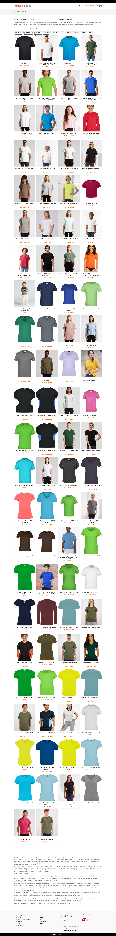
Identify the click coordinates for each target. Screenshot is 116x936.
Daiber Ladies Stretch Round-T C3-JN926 (91, 486)
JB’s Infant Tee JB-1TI (91, 203)
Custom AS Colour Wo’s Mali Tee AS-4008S (25, 239)
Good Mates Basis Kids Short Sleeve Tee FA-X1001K (25, 733)
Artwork (56, 6)
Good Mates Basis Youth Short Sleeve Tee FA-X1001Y (46, 838)
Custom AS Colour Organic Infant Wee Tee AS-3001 (25, 309)
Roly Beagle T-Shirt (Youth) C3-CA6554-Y (25, 593)
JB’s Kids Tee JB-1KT (69, 63)
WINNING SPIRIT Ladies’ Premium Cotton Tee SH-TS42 (91, 451)
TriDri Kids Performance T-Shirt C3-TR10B (91, 521)
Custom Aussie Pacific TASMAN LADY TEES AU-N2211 (47, 416)
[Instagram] (88, 914)
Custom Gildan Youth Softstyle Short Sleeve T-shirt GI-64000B (91, 239)
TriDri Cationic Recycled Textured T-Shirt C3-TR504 (24, 838)
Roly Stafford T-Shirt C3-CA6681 (69, 627)
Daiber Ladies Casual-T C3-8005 (69, 485)
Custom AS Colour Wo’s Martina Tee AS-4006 (47, 204)
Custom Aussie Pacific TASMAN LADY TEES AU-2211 (91, 663)
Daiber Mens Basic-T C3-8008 (24, 379)
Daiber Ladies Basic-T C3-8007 (91, 556)
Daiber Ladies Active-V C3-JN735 (25, 344)
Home (85, 11)
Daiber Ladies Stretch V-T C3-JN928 (47, 521)
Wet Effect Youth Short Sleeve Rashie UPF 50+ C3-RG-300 (91, 274)
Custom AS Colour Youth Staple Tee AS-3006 (69, 451)
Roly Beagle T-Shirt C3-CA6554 (24, 697)
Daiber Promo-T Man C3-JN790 (91, 415)
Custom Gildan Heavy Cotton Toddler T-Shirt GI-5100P (47, 169)
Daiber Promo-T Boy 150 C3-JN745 (69, 520)
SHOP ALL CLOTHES (38, 6)
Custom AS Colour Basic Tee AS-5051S (69, 99)
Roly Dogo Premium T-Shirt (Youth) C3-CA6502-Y (69, 698)
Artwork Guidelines (22, 915)
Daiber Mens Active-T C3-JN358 (25, 450)
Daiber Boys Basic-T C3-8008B (46, 309)
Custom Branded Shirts (91, 11)
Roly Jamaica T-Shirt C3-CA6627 (91, 767)
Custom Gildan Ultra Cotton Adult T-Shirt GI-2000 (91, 99)
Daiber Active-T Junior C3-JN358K (91, 309)
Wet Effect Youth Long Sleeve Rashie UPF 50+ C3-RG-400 (91, 134)
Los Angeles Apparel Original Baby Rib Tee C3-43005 (69, 733)
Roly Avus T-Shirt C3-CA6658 (25, 767)
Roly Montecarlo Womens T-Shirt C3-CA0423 (25, 521)
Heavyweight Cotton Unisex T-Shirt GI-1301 (91, 64)
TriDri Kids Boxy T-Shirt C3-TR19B (69, 133)
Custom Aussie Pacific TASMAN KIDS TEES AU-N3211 (24, 416)
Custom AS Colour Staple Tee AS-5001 (25, 99)
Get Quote (63, 6)
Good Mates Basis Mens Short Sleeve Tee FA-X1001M (69, 663)
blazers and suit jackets (87, 899)
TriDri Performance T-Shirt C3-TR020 (69, 803)
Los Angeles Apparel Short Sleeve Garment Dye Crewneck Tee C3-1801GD (69, 557)
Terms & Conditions (44, 921)
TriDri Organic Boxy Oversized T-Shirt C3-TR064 (91, 169)
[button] (34, 37)
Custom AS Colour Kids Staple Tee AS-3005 (24, 204)
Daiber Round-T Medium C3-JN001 (24, 485)
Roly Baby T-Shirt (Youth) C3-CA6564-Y (47, 768)
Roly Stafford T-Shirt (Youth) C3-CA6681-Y (91, 698)
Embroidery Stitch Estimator (24, 919)
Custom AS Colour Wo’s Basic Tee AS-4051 (47, 486)
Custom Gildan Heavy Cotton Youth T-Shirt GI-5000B (25, 274)
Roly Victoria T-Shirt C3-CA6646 (91, 803)
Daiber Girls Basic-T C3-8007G (47, 697)
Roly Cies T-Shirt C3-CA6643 (25, 803)
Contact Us (24, 1)
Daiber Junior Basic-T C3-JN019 (91, 592)
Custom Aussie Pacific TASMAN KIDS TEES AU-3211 (24, 663)
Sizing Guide (20, 923)
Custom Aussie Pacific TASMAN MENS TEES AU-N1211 (47, 451)
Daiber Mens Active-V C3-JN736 (47, 344)
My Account (17, 1)
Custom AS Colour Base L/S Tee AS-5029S (47, 379)
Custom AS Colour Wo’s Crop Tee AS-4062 (69, 274)
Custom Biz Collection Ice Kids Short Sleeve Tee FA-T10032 (46, 593)
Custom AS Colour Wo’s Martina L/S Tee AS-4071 (91, 344)
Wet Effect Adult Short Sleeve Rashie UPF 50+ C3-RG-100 (47, 99)
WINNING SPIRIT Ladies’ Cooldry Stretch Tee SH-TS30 (69, 204)
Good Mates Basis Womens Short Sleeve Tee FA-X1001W (91, 628)
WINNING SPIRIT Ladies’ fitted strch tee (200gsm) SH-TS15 (47, 239)
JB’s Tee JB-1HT (25, 63)
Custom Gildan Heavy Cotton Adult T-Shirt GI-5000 (47, 64)
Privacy (41, 919)
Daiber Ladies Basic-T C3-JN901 (69, 379)
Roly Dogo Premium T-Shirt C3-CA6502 (69, 768)
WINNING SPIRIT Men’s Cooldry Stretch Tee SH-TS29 (47, 134)
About (41, 915)
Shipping (20, 925)
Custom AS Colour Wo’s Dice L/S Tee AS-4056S (69, 416)
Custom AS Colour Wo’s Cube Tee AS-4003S (69, 169)
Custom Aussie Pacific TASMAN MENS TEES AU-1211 (47, 733)
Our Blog (19, 917)
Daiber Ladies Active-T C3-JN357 (69, 592)
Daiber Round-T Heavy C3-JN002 (91, 732)
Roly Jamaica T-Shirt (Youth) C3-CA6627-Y (47, 803)
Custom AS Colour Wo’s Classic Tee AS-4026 (69, 344)
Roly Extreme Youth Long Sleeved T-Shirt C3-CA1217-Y (47, 628)
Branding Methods (73, 6)
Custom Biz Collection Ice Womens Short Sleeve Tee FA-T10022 (91, 380)
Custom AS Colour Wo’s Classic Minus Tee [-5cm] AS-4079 (24, 134)
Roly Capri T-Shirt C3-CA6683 (47, 662)
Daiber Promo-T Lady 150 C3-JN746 (69, 309)
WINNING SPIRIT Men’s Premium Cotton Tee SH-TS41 (46, 274)
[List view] (26, 28)
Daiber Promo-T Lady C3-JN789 (25, 556)
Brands (48, 6)
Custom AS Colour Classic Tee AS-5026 (24, 169)
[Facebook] (84, 914)
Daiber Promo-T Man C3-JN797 (47, 556)
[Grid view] (23, 28)
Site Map (41, 923)
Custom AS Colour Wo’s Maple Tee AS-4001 (69, 239)
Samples (20, 921)
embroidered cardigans (67, 899)
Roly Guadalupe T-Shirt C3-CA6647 (24, 628)
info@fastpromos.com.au (70, 930)
